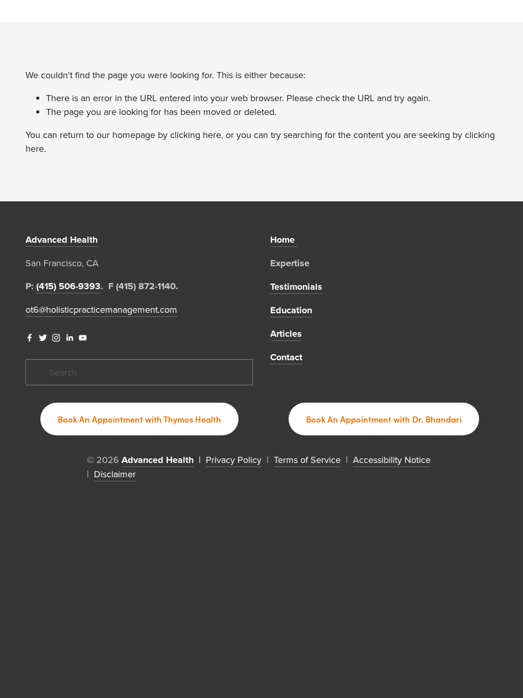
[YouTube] (83, 338)
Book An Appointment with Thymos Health (139, 419)
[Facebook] (30, 338)
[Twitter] (43, 338)
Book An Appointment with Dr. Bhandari (384, 419)
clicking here (195, 134)
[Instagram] (56, 338)
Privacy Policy (234, 459)
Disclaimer (115, 474)
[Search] (29, 11)
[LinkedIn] (69, 338)
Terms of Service (307, 459)
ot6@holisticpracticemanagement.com (101, 309)
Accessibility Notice (392, 459)
